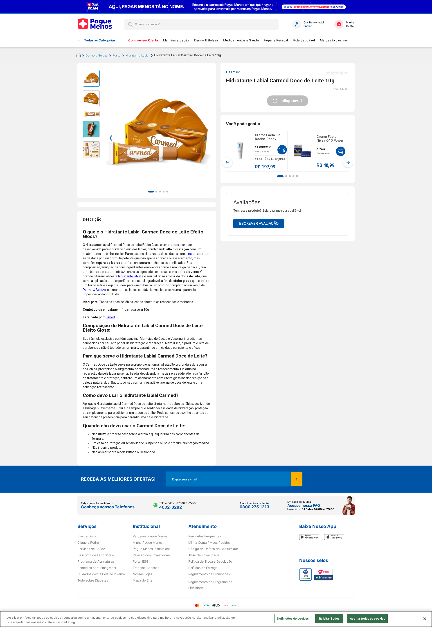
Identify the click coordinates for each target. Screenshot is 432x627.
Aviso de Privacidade (203, 555)
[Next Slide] (348, 162)
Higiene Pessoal (276, 40)
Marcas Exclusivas (334, 40)
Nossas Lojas (142, 574)
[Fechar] (425, 619)
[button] (280, 176)
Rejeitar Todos (329, 618)
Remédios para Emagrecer (96, 568)
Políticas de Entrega (203, 568)
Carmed (233, 72)
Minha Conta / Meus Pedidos (209, 542)
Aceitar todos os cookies (367, 618)
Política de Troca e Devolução (210, 561)
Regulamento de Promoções (209, 574)
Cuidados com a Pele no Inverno (101, 574)
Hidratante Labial (137, 55)
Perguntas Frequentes (204, 536)
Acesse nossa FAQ (303, 505)
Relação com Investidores (152, 555)
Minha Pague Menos (147, 542)
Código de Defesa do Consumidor (213, 549)
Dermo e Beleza (97, 55)
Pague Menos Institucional (152, 549)
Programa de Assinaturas (95, 561)
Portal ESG (140, 561)
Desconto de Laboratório (95, 555)
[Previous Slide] (227, 162)
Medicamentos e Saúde (241, 40)
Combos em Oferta (143, 40)
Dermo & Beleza (206, 40)
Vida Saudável (304, 40)
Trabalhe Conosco (146, 568)
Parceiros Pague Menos (150, 536)
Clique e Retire (88, 542)
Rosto (116, 55)
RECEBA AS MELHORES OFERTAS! (118, 479)
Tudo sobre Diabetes (92, 580)
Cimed (110, 317)
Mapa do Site (142, 580)
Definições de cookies (293, 618)
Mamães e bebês (176, 40)
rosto (192, 254)
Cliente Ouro (86, 536)
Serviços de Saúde (91, 549)
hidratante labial (129, 276)
